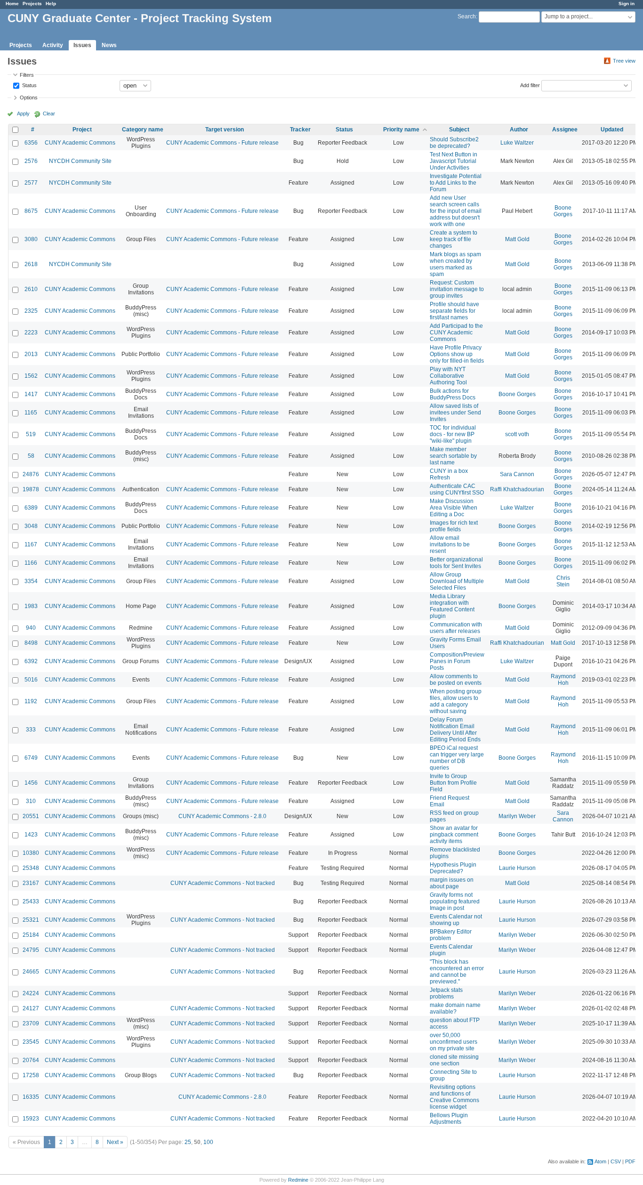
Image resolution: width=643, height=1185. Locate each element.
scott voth (517, 434)
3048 (31, 526)
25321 (31, 920)
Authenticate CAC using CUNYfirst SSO (457, 489)
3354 (31, 581)
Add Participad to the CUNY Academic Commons (456, 332)
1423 (31, 834)
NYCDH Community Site (80, 161)
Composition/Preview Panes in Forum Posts (457, 661)
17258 (31, 1075)
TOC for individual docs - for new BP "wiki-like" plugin (453, 434)
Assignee (565, 129)
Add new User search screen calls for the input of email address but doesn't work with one (456, 211)
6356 (31, 142)
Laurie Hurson (517, 868)
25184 (31, 935)
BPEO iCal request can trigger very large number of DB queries (457, 758)
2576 (31, 161)
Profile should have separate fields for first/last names (454, 311)
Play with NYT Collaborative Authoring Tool (448, 376)
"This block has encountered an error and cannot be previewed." (457, 971)
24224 (31, 993)
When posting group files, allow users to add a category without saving (456, 701)
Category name (142, 129)
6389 (31, 507)
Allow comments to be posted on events (456, 679)
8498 (31, 643)
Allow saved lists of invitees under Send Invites (455, 412)
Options (29, 97)
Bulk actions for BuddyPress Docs (452, 394)
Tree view (624, 61)
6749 (31, 758)
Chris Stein (563, 581)
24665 (31, 971)
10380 (31, 853)
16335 (31, 1097)
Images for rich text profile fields (454, 526)
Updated (612, 129)
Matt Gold (517, 239)
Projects (32, 3)
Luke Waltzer (517, 142)
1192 (30, 701)
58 (31, 456)
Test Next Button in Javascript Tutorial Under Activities (453, 161)
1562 (31, 376)
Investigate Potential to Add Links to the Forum (456, 183)
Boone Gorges (563, 211)
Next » (115, 1142)
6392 (31, 661)
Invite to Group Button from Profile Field (453, 783)
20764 (31, 1060)
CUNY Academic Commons (80, 142)
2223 (31, 332)
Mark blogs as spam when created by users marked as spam (455, 264)
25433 (31, 901)
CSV (616, 1161)
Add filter (530, 85)
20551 (31, 816)
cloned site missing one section (454, 1060)
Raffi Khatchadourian (517, 489)
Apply (23, 113)
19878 (31, 489)
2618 (31, 264)
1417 (31, 394)
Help (51, 3)
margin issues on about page (452, 883)
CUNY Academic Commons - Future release (222, 142)
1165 (30, 412)
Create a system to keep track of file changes (453, 239)
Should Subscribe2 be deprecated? (454, 142)
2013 (31, 354)
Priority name (401, 129)
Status (29, 85)
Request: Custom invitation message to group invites (457, 289)
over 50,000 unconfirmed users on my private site (453, 1042)
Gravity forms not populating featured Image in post (455, 901)
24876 (31, 474)
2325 (31, 311)
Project (82, 129)
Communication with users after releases (456, 627)
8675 (31, 211)
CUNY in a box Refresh (449, 474)
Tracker (300, 129)
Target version (224, 129)
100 (208, 1142)
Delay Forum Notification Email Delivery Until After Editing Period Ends (455, 729)
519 (31, 434)
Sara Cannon (517, 474)
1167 (30, 544)
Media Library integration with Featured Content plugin (452, 606)
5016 (31, 679)
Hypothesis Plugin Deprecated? (453, 868)
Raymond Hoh (563, 679)
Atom (600, 1161)
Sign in (627, 3)
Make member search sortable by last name (453, 456)
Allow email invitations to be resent (450, 544)
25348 (31, 868)
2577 (31, 182)
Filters (27, 75)
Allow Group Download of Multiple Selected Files (457, 581)
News (109, 45)
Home (12, 3)
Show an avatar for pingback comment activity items (454, 834)
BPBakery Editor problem (451, 935)
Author (519, 129)
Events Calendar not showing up (456, 919)
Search (467, 16)
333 (31, 729)
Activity (52, 45)
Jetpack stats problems (446, 993)
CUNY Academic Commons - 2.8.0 (222, 816)
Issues (82, 45)
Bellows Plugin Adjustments (449, 1118)
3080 (31, 239)
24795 (31, 950)
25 (188, 1142)
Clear (49, 113)
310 (31, 801)
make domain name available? (455, 1008)
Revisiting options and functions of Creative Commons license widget (454, 1097)
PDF (630, 1161)
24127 (31, 1008)
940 (31, 628)
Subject (459, 129)
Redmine (298, 1180)
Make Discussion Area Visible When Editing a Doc (453, 508)
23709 (31, 1023)
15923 (31, 1118)
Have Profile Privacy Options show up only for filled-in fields (457, 354)
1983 (31, 606)
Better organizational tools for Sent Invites (456, 562)
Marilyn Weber (517, 816)
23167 (31, 883)
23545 (31, 1042)
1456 (31, 782)
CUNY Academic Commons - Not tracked (222, 883)
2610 (31, 289)
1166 (30, 563)
